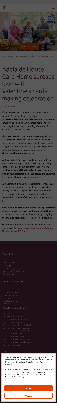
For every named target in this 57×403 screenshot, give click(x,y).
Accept (28, 388)
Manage (28, 396)
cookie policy (30, 374)
